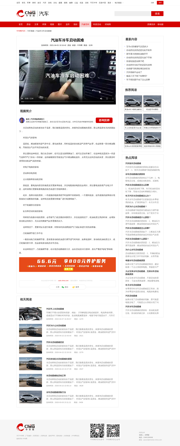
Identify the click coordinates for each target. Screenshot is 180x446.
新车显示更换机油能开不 (137, 54)
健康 (71, 3)
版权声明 (52, 436)
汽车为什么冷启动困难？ (136, 206)
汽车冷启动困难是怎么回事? (137, 228)
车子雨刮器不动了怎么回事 (138, 80)
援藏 (60, 3)
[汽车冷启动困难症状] (30, 342)
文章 (36, 24)
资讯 (23, 3)
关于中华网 (20, 436)
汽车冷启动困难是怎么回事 (137, 185)
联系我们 (36, 436)
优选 (81, 3)
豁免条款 (59, 436)
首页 (18, 3)
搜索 (157, 13)
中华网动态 (75, 436)
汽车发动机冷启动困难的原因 (59, 359)
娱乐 (39, 3)
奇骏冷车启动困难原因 (135, 260)
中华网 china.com (27, 13)
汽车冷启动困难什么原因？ (137, 239)
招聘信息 (44, 436)
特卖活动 (97, 24)
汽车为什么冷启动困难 (56, 326)
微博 (77, 287)
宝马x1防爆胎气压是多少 (137, 46)
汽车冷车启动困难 (133, 307)
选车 (68, 24)
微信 (66, 287)
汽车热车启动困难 (133, 163)
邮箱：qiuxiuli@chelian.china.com (150, 440)
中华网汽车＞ (22, 31)
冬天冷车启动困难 (133, 285)
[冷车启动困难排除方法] (30, 392)
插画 (65, 3)
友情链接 (67, 436)
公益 (76, 3)
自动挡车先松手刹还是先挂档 (139, 65)
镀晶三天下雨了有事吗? (136, 76)
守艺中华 (93, 3)
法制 (86, 3)
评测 (44, 24)
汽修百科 (85, 24)
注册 (152, 3)
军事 (28, 3)
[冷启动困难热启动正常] (30, 375)
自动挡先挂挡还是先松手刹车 (139, 50)
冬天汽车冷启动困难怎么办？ (138, 196)
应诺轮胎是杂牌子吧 (135, 61)
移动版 (160, 24)
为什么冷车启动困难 (134, 250)
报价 (76, 24)
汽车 (44, 3)
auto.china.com (63, 280)
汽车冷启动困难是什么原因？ (138, 217)
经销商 (108, 24)
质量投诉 (151, 24)
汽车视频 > (31, 31)
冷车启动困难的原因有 (135, 174)
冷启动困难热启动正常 (56, 376)
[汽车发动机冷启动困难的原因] (30, 358)
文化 (55, 3)
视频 (52, 24)
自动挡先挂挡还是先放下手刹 (139, 58)
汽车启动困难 (131, 296)
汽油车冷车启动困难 (44, 31)
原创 (28, 24)
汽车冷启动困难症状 (55, 342)
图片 (60, 24)
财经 (34, 3)
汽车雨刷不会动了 (134, 72)
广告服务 (29, 436)
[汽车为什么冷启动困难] (30, 325)
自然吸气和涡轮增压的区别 (138, 69)
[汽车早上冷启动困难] (30, 308)
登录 (160, 3)
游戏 (50, 3)
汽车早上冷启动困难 (55, 309)
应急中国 (102, 3)
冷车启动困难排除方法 (56, 392)
